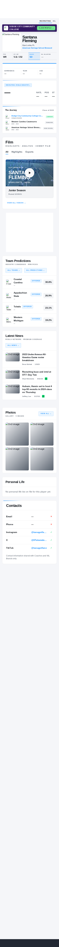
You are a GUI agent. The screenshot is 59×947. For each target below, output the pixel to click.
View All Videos (16, 203)
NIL (54, 21)
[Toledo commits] (9, 308)
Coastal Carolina (18, 281)
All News (13, 345)
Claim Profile (46, 28)
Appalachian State (20, 294)
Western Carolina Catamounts (24, 122)
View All (46, 413)
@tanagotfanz (39, 548)
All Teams (14, 270)
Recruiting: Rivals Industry (18, 85)
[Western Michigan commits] (9, 320)
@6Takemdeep (39, 540)
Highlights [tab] (16, 152)
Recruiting (45, 21)
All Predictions (35, 270)
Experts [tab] (29, 152)
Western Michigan (18, 319)
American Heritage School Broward (37, 48)
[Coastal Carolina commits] (9, 282)
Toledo (17, 306)
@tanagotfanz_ (39, 532)
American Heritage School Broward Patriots (26, 127)
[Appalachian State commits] (9, 296)
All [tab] (7, 152)
